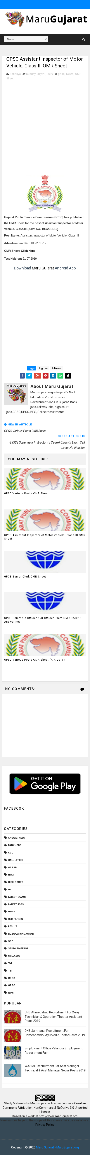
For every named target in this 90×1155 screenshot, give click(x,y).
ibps (11, 992)
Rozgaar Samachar (21, 933)
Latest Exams (17, 897)
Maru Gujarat (43, 268)
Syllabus (14, 956)
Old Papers (15, 919)
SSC (10, 941)
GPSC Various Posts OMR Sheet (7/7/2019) (34, 659)
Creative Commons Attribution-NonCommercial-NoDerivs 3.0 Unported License (45, 1108)
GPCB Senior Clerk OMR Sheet (25, 576)
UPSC (11, 978)
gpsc (61, 73)
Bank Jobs (14, 845)
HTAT (11, 874)
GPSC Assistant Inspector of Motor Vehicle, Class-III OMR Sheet (44, 537)
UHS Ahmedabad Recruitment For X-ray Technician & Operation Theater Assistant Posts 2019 (53, 1017)
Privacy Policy (44, 1124)
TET (10, 970)
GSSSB (12, 867)
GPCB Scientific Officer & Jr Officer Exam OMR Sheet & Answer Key (42, 620)
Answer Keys (16, 837)
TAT (10, 963)
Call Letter (15, 860)
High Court (15, 882)
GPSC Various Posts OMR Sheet (26, 493)
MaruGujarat (39, 1103)
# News (56, 368)
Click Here (28, 250)
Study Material (18, 948)
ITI (9, 889)
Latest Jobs (16, 904)
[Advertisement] (45, 128)
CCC (10, 852)
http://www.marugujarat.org (58, 1116)
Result (12, 926)
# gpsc (43, 368)
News (69, 73)
